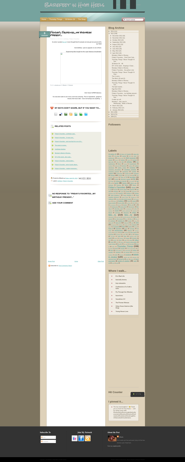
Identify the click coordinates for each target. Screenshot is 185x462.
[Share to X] (86, 178)
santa (115, 238)
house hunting (112, 203)
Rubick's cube (133, 236)
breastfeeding (133, 163)
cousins (112, 175)
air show (116, 156)
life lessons (131, 206)
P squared (116, 226)
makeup (110, 210)
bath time (111, 162)
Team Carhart (112, 244)
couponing (136, 173)
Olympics (120, 224)
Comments (45, 441)
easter (116, 179)
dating (116, 177)
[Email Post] (79, 178)
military (134, 212)
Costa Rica (119, 173)
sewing (127, 238)
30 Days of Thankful (125, 154)
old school (113, 224)
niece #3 (126, 222)
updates (135, 250)
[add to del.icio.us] (55, 114)
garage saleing (123, 189)
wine (127, 259)
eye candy (131, 181)
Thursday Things (125, 246)
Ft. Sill (110, 189)
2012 (112, 33)
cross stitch (127, 175)
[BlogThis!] (84, 178)
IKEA (133, 203)
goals (122, 191)
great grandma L (115, 195)
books (125, 163)
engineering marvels (121, 181)
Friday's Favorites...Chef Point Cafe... (123, 57)
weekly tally (127, 257)
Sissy (120, 240)
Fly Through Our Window (124, 292)
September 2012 (117, 42)
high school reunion (126, 199)
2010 (112, 114)
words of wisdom (124, 261)
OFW (137, 223)
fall (111, 183)
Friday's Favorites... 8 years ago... (64, 137)
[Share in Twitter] (86, 114)
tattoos (122, 242)
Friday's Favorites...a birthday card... (65, 134)
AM (130, 156)
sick (109, 240)
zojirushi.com (57, 85)
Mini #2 (128, 215)
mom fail (118, 217)
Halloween (111, 199)
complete (134, 171)
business (124, 165)
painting (130, 226)
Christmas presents (130, 169)
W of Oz (134, 252)
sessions (121, 238)
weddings (128, 254)
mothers (134, 217)
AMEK (135, 156)
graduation (134, 191)
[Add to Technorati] (81, 114)
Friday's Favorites (74, 39)
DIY (109, 179)
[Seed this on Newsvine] (66, 114)
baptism (123, 160)
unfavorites (128, 250)
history (114, 201)
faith (138, 181)
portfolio (126, 232)
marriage (135, 210)
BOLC (119, 163)
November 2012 (117, 38)
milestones (126, 212)
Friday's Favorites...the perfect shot (123, 70)
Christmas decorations (114, 169)
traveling (122, 248)
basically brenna (121, 279)
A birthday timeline (60, 149)
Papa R (110, 228)
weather (122, 254)
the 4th (120, 244)
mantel (117, 210)
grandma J (121, 193)
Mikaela (64, 85)
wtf (109, 263)
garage (115, 189)
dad (133, 175)
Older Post (101, 261)
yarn (113, 263)
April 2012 (115, 53)
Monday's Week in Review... (63, 153)
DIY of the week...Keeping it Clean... (123, 66)
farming (124, 183)
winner (132, 259)
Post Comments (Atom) (65, 265)
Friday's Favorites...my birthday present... (71, 34)
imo (138, 203)
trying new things (131, 248)
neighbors (112, 221)
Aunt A (117, 160)
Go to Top (137, 394)
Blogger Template (130, 459)
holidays (121, 201)
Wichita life (121, 259)
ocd (132, 222)
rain (132, 234)
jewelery (125, 205)
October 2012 (116, 40)
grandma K (129, 193)
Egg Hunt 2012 (116, 89)
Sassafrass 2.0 (120, 299)
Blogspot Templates (140, 459)
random (137, 234)
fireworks (118, 185)
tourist (116, 248)
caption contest (122, 167)
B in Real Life (120, 276)
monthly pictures (126, 217)
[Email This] (82, 178)
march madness (126, 210)
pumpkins (118, 234)
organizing (134, 224)
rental (119, 236)
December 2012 (117, 36)
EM (134, 179)
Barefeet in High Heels (53, 459)
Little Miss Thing (118, 208)
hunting (129, 203)
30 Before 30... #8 (117, 63)
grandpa (136, 193)
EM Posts (110, 181)
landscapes (115, 206)
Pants (135, 226)
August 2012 (116, 44)
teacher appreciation (131, 242)
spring (112, 242)
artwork (110, 160)
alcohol (124, 156)
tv (138, 248)
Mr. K (126, 219)
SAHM (110, 238)
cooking (110, 173)
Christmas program (113, 171)
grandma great (112, 193)
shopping (134, 238)
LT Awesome (128, 208)
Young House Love (122, 311)
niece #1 (110, 222)
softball (136, 240)
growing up (134, 197)
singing (115, 240)
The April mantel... (117, 87)
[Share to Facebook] (88, 178)
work (135, 261)
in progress (113, 205)
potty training (133, 232)
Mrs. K (131, 219)
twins (111, 250)
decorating (133, 177)
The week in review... (61, 145)
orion (109, 226)
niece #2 (118, 223)
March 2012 (116, 105)
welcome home (112, 259)
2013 (112, 31)
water (116, 254)
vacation (110, 252)
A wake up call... (117, 99)
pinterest (129, 230)
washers (110, 254)
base (129, 160)
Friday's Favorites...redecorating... (64, 161)
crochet (120, 175)
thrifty (113, 246)
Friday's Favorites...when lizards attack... (66, 164)
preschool (111, 234)
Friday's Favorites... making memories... (66, 168)
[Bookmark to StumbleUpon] (76, 114)
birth (123, 162)
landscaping (123, 206)
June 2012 (115, 49)
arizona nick (120, 158)
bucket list (117, 165)
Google (127, 191)
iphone (119, 205)
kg (136, 205)
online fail (127, 224)
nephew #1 (121, 221)
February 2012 (117, 108)
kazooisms (119, 295)
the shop (131, 244)
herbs (117, 199)
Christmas (132, 167)
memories (117, 212)
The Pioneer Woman (122, 302)
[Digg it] (61, 114)
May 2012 (115, 51)
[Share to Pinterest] (90, 178)
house (134, 201)
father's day (133, 183)
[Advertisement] (117, 352)
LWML (135, 208)
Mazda (110, 212)
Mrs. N (137, 219)
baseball (134, 160)
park (126, 228)
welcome (134, 257)
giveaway (115, 191)
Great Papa (125, 197)
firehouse (110, 185)
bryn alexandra (120, 283)
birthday (66, 39)
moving (110, 219)
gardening (131, 189)
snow (130, 240)
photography (118, 230)
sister (125, 240)
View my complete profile (114, 446)
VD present (126, 252)
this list (64, 42)
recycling (113, 236)
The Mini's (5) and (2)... (119, 78)
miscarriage (111, 217)
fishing (126, 185)
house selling (121, 203)
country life (128, 173)
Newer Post (51, 261)
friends (134, 187)
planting (116, 232)
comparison (125, 171)
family (116, 183)
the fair (125, 244)
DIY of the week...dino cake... (63, 157)
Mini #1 (112, 215)
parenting (118, 228)
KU (109, 206)
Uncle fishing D (119, 250)
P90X (123, 226)
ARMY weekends (131, 158)
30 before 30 (112, 154)
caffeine (131, 165)
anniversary (111, 158)
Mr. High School (118, 219)
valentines (118, 252)
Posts (44, 437)
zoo (117, 263)
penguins (132, 228)
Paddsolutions (123, 459)
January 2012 (116, 110)
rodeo (124, 236)
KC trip (131, 205)
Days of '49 (124, 177)
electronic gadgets (126, 179)
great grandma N (128, 195)
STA (117, 242)
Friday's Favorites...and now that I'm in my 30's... (68, 141)
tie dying (110, 248)
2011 (112, 112)
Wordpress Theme (114, 459)
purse (124, 234)
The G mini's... (116, 76)
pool (121, 232)
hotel (129, 201)
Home (76, 261)
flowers (134, 185)
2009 (112, 116)
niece (135, 221)
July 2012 (115, 46)
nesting (130, 221)
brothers (110, 165)
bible (117, 162)
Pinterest (70, 85)
